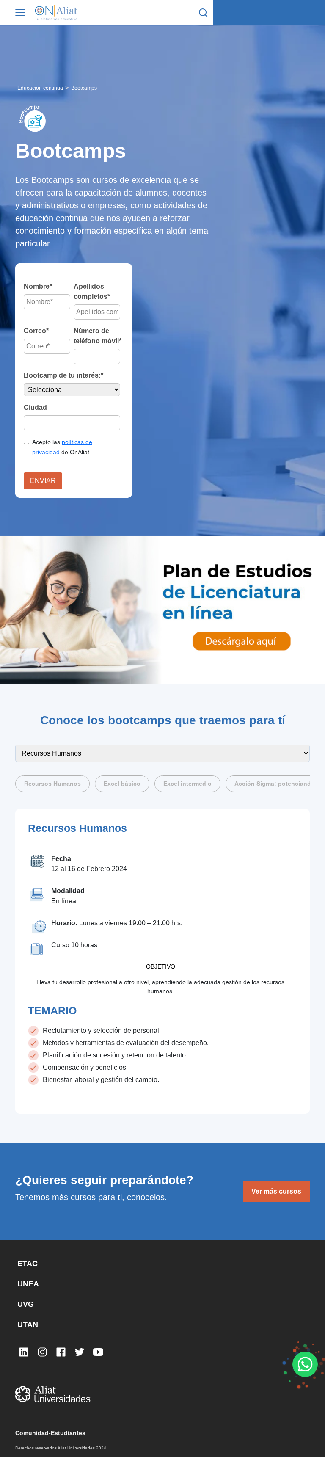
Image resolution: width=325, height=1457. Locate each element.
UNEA (28, 1284)
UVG (25, 1304)
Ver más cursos (276, 1191)
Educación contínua (40, 88)
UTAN (27, 1324)
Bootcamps (84, 88)
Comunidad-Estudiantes (50, 1432)
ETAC (27, 1263)
